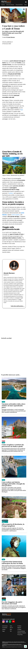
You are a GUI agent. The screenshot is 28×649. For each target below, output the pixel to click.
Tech (11, 631)
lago (22, 109)
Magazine (19, 627)
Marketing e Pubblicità (21, 632)
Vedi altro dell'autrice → (17, 306)
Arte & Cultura (10, 4)
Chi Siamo (19, 625)
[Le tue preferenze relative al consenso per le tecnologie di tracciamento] (25, 646)
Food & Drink (19, 4)
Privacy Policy (20, 634)
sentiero (11, 193)
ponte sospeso (16, 214)
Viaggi (3, 631)
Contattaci (19, 629)
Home (3, 4)
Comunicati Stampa (21, 631)
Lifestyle (3, 629)
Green (26, 4)
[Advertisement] (14, 51)
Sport (11, 629)
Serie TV (11, 627)
